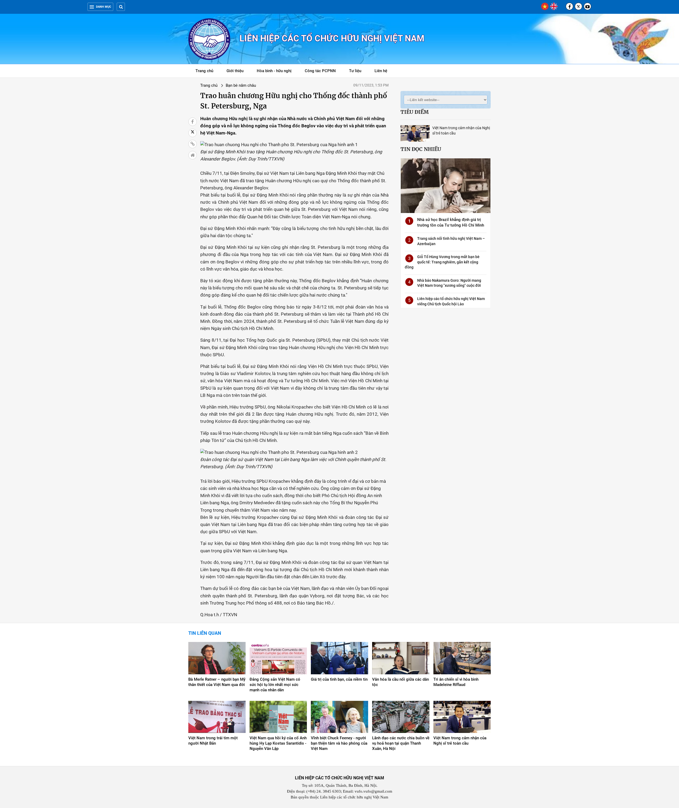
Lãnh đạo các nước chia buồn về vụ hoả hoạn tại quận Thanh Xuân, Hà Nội (400, 743)
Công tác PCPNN (320, 70)
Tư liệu (358, 71)
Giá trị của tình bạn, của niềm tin (339, 679)
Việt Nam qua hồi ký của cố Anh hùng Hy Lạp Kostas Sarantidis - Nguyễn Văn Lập (278, 743)
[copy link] (192, 144)
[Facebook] (569, 6)
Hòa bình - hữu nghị (274, 70)
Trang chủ (204, 70)
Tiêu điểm (415, 112)
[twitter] (578, 6)
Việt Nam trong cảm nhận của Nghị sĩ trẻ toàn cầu (459, 741)
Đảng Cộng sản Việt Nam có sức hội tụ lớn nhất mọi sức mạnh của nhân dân (275, 684)
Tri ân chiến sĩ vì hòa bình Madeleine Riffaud (455, 682)
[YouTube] (587, 6)
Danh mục (103, 6)
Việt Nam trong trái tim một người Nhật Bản (213, 741)
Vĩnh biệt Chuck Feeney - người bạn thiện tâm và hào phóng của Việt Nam (339, 743)
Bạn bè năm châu (241, 85)
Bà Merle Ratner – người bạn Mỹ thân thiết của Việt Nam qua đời (216, 682)
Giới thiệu (235, 70)
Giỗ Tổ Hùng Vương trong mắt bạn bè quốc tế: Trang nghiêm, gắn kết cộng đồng (442, 262)
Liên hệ (381, 70)
